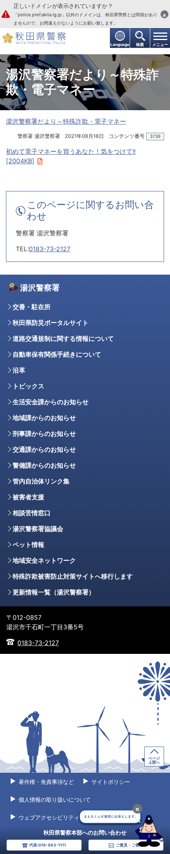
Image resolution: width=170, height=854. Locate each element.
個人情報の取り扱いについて (54, 799)
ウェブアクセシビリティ (48, 817)
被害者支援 (28, 497)
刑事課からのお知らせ (44, 434)
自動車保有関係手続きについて (57, 354)
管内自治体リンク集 (41, 481)
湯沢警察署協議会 (38, 529)
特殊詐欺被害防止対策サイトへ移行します (73, 576)
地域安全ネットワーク (44, 560)
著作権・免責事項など (45, 781)
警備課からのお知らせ (44, 465)
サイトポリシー (110, 781)
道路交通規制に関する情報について (63, 338)
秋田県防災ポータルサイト (51, 323)
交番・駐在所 (32, 307)
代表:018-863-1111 (47, 845)
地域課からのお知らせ (44, 418)
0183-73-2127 (49, 249)
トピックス (28, 386)
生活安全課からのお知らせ (51, 402)
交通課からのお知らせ (44, 449)
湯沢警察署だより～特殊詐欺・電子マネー (66, 121)
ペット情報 (28, 544)
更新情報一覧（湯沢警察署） (54, 592)
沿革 (19, 370)
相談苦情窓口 (32, 513)
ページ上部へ (154, 760)
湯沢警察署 (40, 287)
